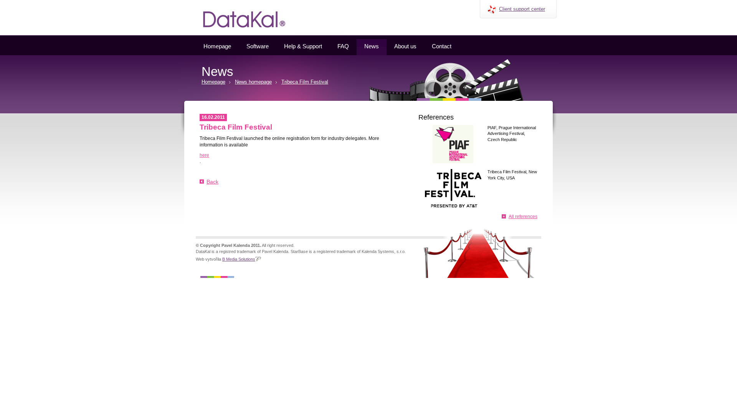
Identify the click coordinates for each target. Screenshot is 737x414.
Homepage (217, 46)
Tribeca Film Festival (304, 82)
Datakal (187, 2)
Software (257, 46)
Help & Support (303, 46)
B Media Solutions (238, 259)
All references (523, 216)
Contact (441, 46)
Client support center (522, 9)
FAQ (343, 46)
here (204, 155)
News (371, 46)
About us (405, 46)
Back (212, 182)
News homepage (253, 82)
